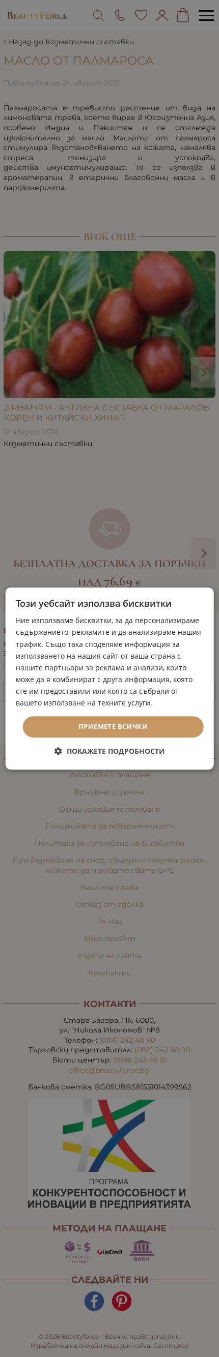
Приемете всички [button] (113, 726)
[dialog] (110, 678)
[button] (109, 751)
